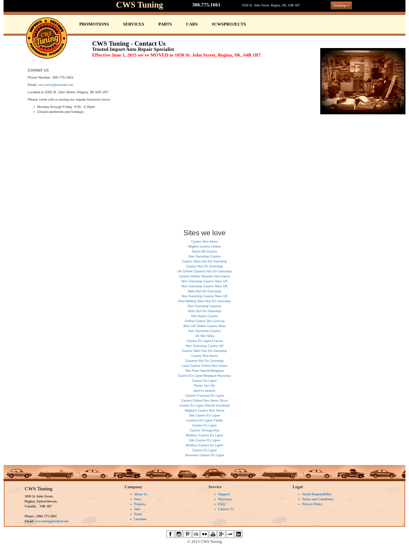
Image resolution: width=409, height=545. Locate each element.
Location (140, 519)
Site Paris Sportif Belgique (204, 370)
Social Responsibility (317, 494)
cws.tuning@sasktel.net (55, 85)
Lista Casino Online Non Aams (204, 366)
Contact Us (226, 509)
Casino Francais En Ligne (204, 395)
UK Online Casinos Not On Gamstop (204, 271)
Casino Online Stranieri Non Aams (204, 276)
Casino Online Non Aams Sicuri (204, 400)
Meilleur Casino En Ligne (204, 435)
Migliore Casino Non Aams (204, 410)
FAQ (221, 504)
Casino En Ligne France (205, 341)
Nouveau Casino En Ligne (204, 455)
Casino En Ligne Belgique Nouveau (204, 375)
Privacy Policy (312, 504)
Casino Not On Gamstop (204, 266)
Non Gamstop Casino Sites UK (204, 281)
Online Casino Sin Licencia (205, 321)
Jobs (137, 509)
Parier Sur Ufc (204, 385)
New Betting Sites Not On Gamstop (204, 301)
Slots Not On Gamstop (204, 311)
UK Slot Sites (204, 336)
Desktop (340, 5)
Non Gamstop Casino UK (204, 346)
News (137, 499)
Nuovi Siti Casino (204, 251)
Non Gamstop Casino (204, 256)
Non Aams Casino (204, 316)
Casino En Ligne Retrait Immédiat (204, 405)
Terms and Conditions (318, 499)
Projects (140, 504)
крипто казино (204, 390)
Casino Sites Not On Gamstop (204, 261)
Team (138, 514)
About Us (140, 494)
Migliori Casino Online (204, 246)
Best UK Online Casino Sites (204, 326)
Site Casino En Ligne (204, 415)
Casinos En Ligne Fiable (204, 420)
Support (224, 494)
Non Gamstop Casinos (205, 306)
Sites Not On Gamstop (204, 291)
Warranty (225, 499)
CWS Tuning (139, 4)
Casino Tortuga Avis (204, 430)
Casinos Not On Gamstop (204, 361)
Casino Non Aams (204, 241)
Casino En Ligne (204, 380)
